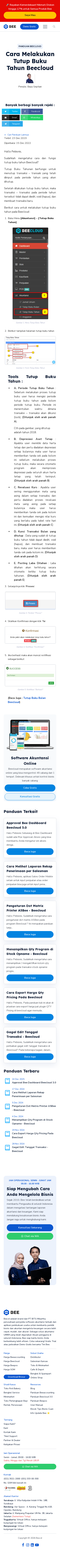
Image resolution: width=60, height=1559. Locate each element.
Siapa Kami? (9, 1423)
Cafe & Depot (37, 1369)
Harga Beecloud (12, 1361)
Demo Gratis (29, 26)
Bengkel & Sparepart (40, 1373)
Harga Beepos (11, 1365)
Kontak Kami (10, 1432)
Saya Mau (30, 15)
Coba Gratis (30, 788)
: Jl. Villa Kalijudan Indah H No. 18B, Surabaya (26, 1502)
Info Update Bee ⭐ (40, 1413)
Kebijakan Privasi (12, 1444)
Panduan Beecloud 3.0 (41, 1396)
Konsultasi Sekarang (30, 1227)
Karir (6, 1428)
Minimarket (9, 1396)
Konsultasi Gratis (30, 796)
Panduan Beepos (38, 1400)
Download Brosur (16, 1376)
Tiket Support (10, 1436)
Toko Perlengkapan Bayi (16, 1400)
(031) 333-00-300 (29, 1478)
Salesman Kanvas (39, 1361)
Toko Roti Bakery (12, 1388)
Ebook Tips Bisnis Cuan (41, 1409)
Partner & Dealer (12, 1440)
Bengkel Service (12, 1392)
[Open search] (54, 26)
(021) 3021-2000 (12, 1478)
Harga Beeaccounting (14, 1357)
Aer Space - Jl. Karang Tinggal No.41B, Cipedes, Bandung (28, 1508)
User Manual (36, 1405)
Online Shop (36, 1377)
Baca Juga (30, 851)
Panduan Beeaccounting (42, 1392)
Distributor (35, 1357)
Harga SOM (9, 1369)
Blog (32, 1388)
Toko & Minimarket (39, 1365)
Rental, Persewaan (13, 1405)
